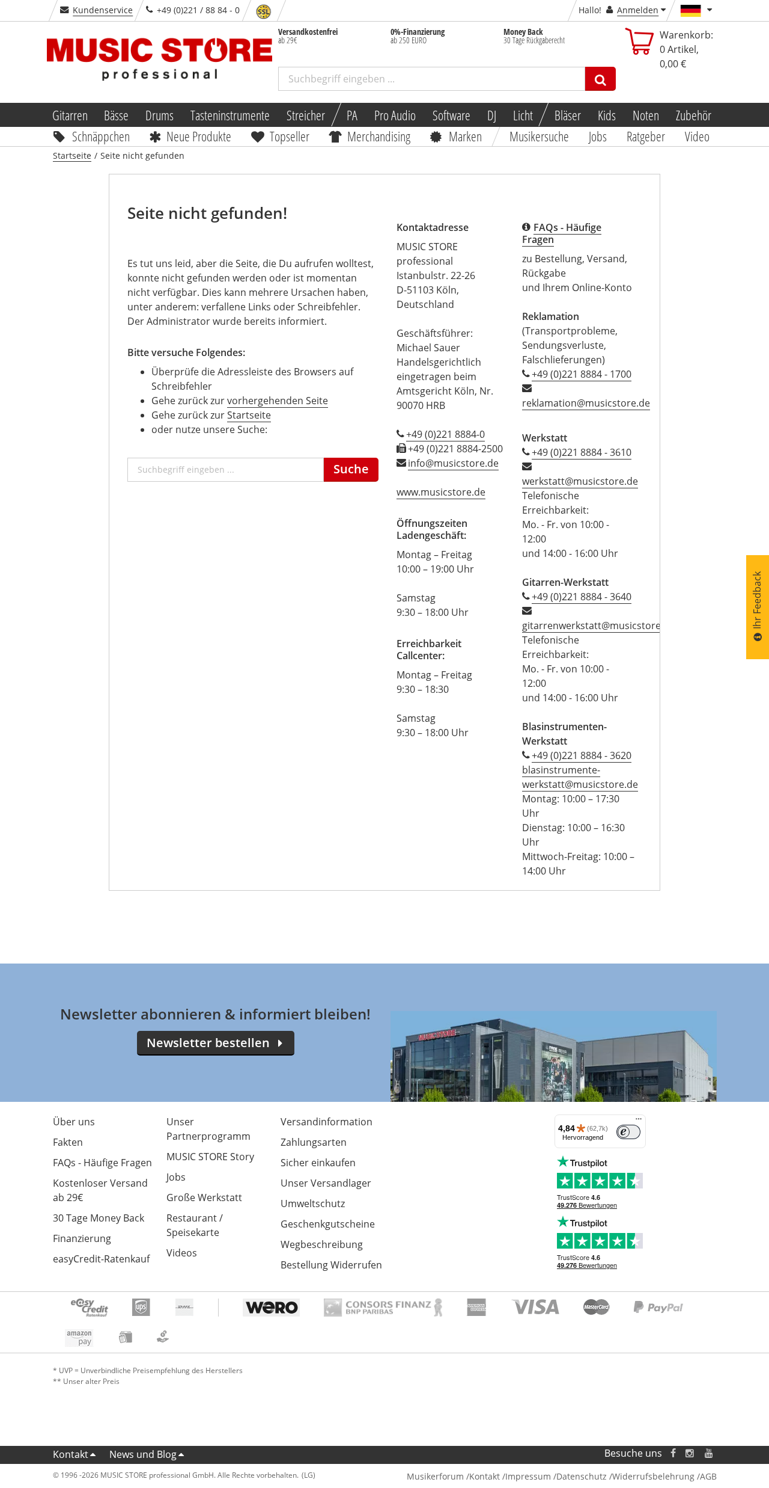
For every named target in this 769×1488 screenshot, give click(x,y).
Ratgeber (646, 136)
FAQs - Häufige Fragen (102, 1162)
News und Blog (143, 1454)
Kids (607, 115)
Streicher (306, 115)
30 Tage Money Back (98, 1218)
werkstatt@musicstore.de (580, 481)
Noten (646, 115)
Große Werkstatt (204, 1197)
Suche (351, 469)
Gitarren (69, 115)
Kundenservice (103, 10)
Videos (181, 1252)
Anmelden (637, 10)
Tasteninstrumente (230, 115)
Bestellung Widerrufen (331, 1264)
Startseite (249, 415)
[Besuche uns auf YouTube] (709, 1453)
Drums (159, 115)
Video (697, 136)
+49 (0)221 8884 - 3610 (581, 452)
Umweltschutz (313, 1203)
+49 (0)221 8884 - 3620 (581, 755)
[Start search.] (600, 79)
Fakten (68, 1142)
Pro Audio (395, 115)
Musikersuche (540, 136)
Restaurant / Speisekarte (194, 1225)
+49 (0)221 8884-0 (445, 434)
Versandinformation (326, 1121)
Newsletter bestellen (208, 1043)
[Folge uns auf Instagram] (690, 1453)
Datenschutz (581, 1476)
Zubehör (693, 115)
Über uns (74, 1121)
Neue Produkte (198, 136)
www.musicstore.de (441, 492)
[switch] (628, 1132)
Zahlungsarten (314, 1142)
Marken (465, 136)
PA (352, 115)
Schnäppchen (101, 136)
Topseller (289, 136)
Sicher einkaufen (318, 1162)
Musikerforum (435, 1476)
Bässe (116, 115)
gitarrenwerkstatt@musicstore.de (598, 625)
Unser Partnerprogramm (208, 1129)
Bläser (568, 115)
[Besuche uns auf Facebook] (672, 1453)
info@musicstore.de (453, 463)
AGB (708, 1476)
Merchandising (379, 136)
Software (451, 115)
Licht (523, 115)
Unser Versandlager (326, 1183)
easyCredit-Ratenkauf (101, 1258)
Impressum (528, 1476)
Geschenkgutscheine (328, 1224)
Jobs (598, 136)
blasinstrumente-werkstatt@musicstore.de (580, 777)
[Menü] (638, 1121)
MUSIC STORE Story (210, 1156)
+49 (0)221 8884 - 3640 (581, 596)
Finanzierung (82, 1238)
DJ (491, 115)
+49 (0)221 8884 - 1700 (581, 374)
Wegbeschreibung (322, 1244)
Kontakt (70, 1454)
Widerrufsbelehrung (653, 1476)
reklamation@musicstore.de (586, 403)
